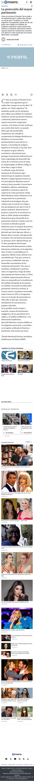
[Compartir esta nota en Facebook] (2, 94)
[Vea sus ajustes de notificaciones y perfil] (31, 2)
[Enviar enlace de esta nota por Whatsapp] (11, 94)
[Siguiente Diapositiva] (31, 423)
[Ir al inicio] (11, 2)
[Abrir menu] (2, 2)
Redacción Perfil (13, 39)
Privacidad (26, 764)
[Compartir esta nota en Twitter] (7, 94)
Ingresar (26, 2)
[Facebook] (6, 759)
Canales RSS (4, 764)
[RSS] (23, 759)
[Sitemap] (28, 759)
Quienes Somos (11, 764)
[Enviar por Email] (15, 94)
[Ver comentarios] (31, 6)
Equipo (31, 764)
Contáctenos (19, 764)
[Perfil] (17, 755)
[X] (10, 759)
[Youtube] (15, 759)
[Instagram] (19, 759)
